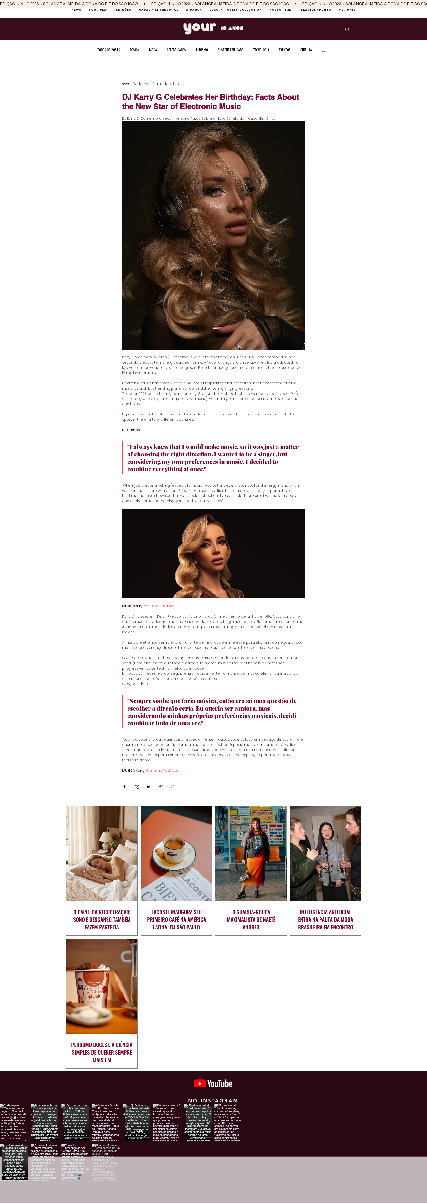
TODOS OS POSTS (108, 50)
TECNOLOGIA (261, 50)
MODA (153, 50)
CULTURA (306, 50)
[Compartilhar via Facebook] (124, 786)
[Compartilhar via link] (160, 786)
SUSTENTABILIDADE (230, 50)
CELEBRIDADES (176, 50)
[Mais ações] (302, 84)
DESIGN (134, 50)
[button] (323, 50)
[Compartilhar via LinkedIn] (148, 786)
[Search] (347, 29)
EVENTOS (285, 50)
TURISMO (202, 50)
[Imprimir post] (173, 786)
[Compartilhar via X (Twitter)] (136, 786)
